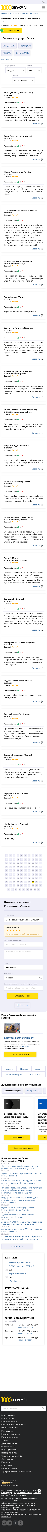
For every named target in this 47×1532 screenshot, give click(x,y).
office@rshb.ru (15, 1281)
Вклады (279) (9, 45)
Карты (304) (25, 45)
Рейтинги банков (9, 1421)
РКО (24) (7, 53)
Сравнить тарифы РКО (11, 1456)
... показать (24, 1046)
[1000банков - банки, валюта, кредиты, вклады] (20, 1522)
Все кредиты (7, 1431)
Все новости (17, 1246)
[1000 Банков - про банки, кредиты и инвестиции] (15, 1522)
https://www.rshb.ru (17, 1273)
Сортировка (10, 65)
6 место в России (25, 1333)
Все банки (13, 14)
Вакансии (37, 1493)
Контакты (5, 1462)
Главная (4, 14)
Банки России (7, 1418)
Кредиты (9, 1069)
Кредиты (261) (22, 53)
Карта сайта (6, 1465)
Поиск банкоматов (10, 1427)
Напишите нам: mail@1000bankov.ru (15, 1490)
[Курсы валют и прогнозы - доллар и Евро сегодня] (4, 1522)
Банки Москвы (8, 1415)
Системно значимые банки (13, 1424)
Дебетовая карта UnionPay (19, 1037)
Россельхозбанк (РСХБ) (29, 14)
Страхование (7, 1459)
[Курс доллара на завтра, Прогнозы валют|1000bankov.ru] (9, 1522)
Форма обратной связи (23, 1493)
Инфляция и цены (9, 1449)
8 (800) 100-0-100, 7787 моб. (22, 1266)
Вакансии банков (9, 1468)
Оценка (15, 76)
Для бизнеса (35, 1074)
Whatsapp (5, 1493)
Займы (4, 1440)
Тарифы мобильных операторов (16, 1471)
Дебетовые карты (14, 1074)
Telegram (34, 1490)
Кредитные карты (9, 1437)
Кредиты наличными (11, 1434)
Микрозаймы (33, 1090)
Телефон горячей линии (19, 1262)
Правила (24, 1005)
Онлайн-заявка (17, 1138)
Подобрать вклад (9, 1452)
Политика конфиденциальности (13, 1514)
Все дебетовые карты (23, 1148)
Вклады (38, 1069)
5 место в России (25, 1327)
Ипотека (24, 1069)
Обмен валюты (8, 1446)
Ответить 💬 (37, 123)
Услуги (29, 65)
